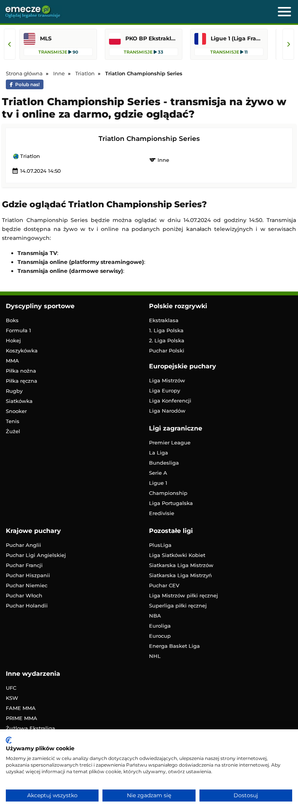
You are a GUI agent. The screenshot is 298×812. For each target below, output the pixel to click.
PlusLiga (160, 545)
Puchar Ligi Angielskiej (36, 555)
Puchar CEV (164, 585)
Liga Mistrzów (167, 380)
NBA (155, 615)
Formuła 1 (18, 330)
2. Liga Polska (166, 340)
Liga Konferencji (170, 400)
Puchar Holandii (27, 605)
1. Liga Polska (166, 330)
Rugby (14, 391)
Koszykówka (22, 350)
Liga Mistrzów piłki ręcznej (183, 595)
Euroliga (160, 626)
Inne (159, 159)
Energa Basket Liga (174, 646)
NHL (155, 656)
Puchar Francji (24, 565)
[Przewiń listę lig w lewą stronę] (10, 44)
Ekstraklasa (163, 320)
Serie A (158, 473)
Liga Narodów (167, 411)
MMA (12, 360)
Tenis (12, 421)
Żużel (13, 431)
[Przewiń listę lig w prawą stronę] (288, 44)
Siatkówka (19, 401)
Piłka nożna (21, 371)
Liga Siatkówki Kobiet (177, 555)
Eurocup (160, 636)
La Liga (158, 452)
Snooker (16, 411)
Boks (12, 320)
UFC (11, 688)
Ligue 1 (158, 483)
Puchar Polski (166, 350)
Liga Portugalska (171, 503)
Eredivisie (161, 513)
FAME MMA (21, 708)
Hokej (13, 340)
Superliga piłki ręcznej (178, 605)
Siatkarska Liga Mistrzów (181, 565)
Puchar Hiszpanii (28, 575)
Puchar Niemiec (26, 585)
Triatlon (29, 156)
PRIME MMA (21, 718)
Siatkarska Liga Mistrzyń (180, 575)
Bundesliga (164, 463)
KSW (12, 698)
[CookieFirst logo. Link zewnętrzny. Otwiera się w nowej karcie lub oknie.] (9, 740)
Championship (168, 493)
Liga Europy (164, 390)
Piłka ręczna (21, 381)
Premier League (170, 442)
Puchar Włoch (24, 595)
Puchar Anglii (23, 545)
